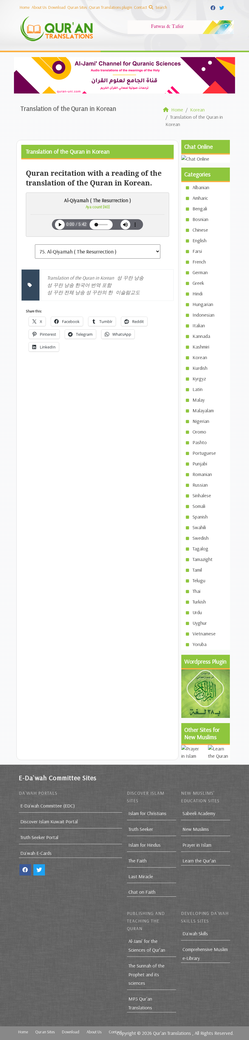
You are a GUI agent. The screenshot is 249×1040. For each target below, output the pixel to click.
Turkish (199, 602)
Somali (199, 506)
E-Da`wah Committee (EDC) (47, 806)
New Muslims (195, 829)
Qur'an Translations (172, 1033)
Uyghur (200, 623)
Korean (200, 357)
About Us (39, 7)
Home (24, 7)
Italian (199, 325)
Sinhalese (202, 495)
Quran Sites (77, 7)
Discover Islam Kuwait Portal (49, 821)
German (200, 272)
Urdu (197, 612)
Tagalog (200, 548)
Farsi (197, 251)
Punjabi (200, 464)
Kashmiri (201, 347)
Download (57, 7)
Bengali (200, 209)
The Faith (137, 861)
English (199, 240)
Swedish (201, 538)
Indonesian (203, 315)
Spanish (200, 517)
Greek (198, 283)
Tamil (197, 570)
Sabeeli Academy (198, 813)
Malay (199, 400)
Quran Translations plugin (110, 7)
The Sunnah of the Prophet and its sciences (146, 974)
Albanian (201, 187)
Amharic (200, 198)
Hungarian (203, 304)
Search (161, 7)
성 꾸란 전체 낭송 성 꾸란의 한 (80, 292)
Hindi (198, 294)
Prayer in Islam (196, 845)
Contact (140, 7)
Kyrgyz (199, 379)
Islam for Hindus (144, 845)
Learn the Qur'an (199, 861)
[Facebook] (213, 7)
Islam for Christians (147, 813)
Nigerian (201, 421)
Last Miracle (140, 876)
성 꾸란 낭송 (130, 278)
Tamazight (203, 559)
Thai (196, 591)
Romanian (202, 474)
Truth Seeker (140, 829)
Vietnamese (204, 633)
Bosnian (200, 219)
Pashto (200, 442)
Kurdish (200, 368)
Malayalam (203, 410)
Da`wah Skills (195, 933)
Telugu (199, 580)
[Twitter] (222, 7)
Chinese (200, 230)
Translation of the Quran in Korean (80, 278)
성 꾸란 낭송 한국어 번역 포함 (79, 285)
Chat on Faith (141, 892)
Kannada (201, 336)
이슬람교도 (128, 292)
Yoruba (199, 644)
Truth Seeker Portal (39, 837)
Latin (198, 389)
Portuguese (204, 453)
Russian (200, 485)
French (199, 262)
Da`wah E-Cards (36, 853)
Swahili (199, 527)
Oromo (199, 432)
